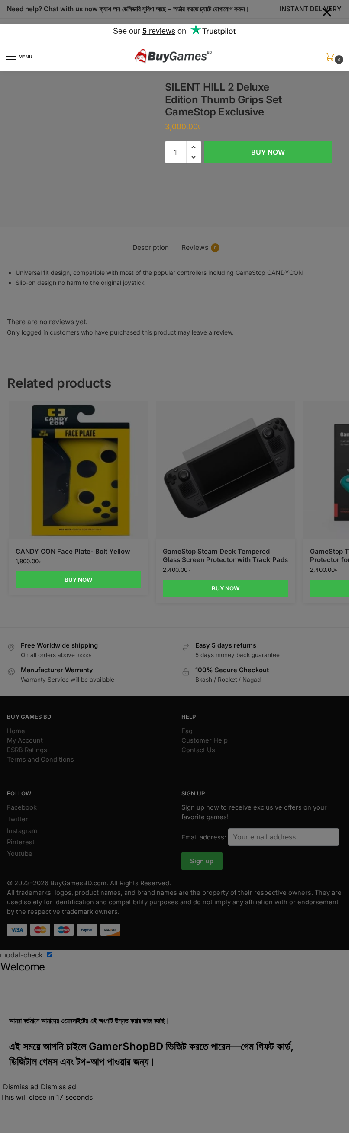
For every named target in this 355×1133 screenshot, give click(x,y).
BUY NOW (268, 152)
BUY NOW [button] (79, 579)
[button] (332, 59)
